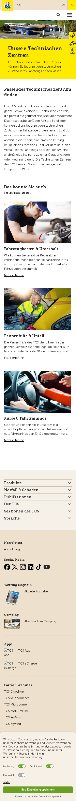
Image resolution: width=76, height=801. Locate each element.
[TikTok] (39, 566)
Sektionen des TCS (21, 511)
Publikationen (17, 497)
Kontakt (63, 5)
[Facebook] (7, 566)
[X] (15, 566)
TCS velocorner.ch (17, 698)
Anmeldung (12, 549)
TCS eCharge (27, 663)
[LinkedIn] (31, 566)
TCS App (24, 650)
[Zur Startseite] (7, 5)
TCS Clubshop (14, 691)
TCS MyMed (12, 724)
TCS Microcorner (16, 704)
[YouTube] (47, 566)
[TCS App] (9, 650)
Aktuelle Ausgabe (36, 591)
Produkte (13, 483)
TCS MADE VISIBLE (17, 711)
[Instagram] (23, 566)
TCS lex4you (12, 717)
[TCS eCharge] (10, 663)
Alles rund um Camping (40, 621)
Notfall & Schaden (72, 5)
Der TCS (11, 504)
